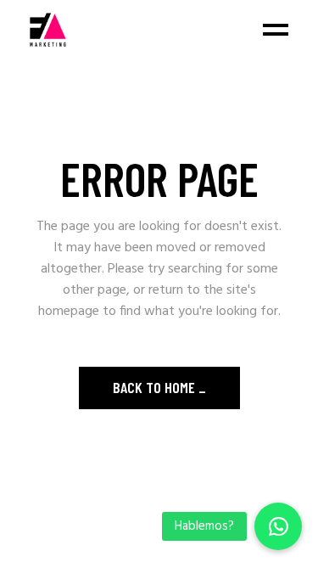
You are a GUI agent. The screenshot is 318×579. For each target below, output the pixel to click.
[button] (278, 526)
